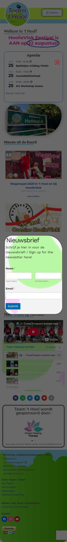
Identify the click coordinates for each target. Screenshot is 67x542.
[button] (57, 62)
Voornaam (11, 281)
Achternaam (42, 281)
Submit (13, 306)
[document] (33, 271)
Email (10, 288)
